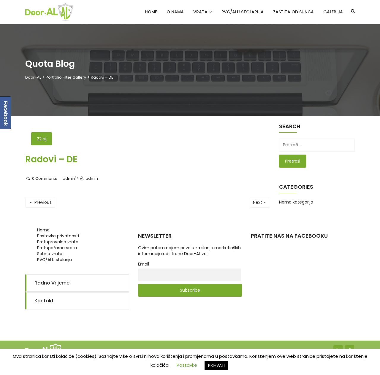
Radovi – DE (51, 159)
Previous (41, 202)
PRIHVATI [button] (216, 365)
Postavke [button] (187, 365)
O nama (175, 12)
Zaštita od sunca (293, 12)
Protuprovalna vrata (57, 242)
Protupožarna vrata (57, 248)
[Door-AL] (49, 12)
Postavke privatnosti (58, 236)
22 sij (42, 139)
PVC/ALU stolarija (242, 12)
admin (69, 178)
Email (143, 264)
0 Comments (44, 178)
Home (151, 12)
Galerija (333, 12)
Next (259, 202)
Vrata (200, 12)
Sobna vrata (49, 254)
